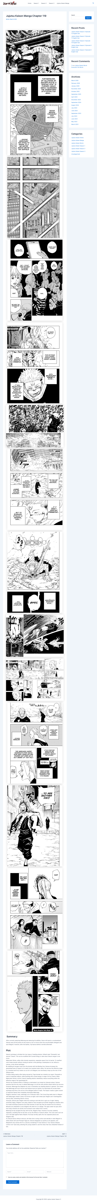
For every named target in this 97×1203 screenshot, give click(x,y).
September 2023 (76, 113)
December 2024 (76, 99)
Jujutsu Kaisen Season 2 (78, 148)
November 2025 (76, 88)
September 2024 (76, 102)
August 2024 (75, 105)
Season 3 (51, 3)
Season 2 (44, 3)
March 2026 (74, 80)
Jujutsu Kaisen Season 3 (78, 151)
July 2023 (74, 116)
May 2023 (74, 121)
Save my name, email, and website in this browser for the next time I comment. (28, 1177)
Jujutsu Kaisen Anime (77, 137)
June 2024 (74, 110)
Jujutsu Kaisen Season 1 (78, 146)
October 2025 (75, 91)
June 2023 (74, 119)
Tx (72, 65)
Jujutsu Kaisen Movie (77, 143)
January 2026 (75, 86)
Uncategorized (75, 154)
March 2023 (74, 124)
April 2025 (74, 97)
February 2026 (75, 83)
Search (73, 15)
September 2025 (76, 94)
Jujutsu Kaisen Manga (63, 3)
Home (29, 3)
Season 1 (36, 3)
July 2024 (74, 108)
